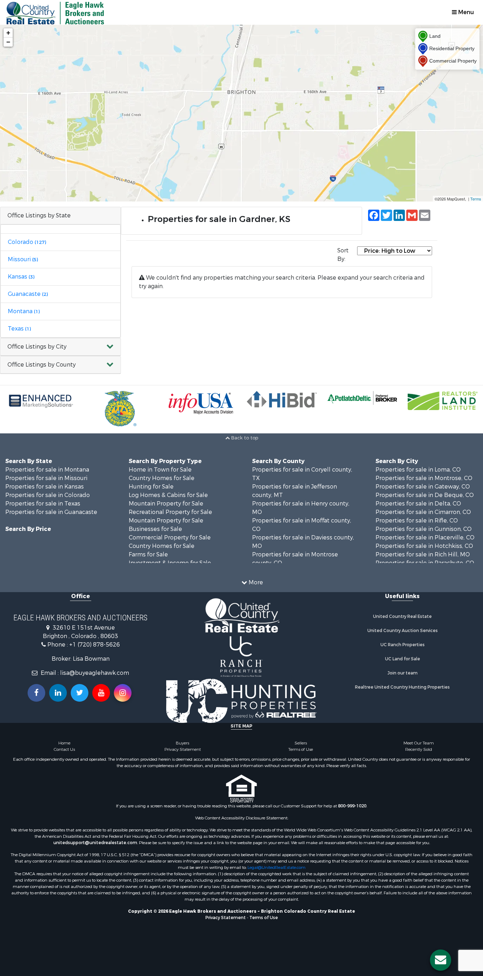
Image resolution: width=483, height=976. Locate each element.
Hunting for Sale (151, 486)
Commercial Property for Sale (170, 537)
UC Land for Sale (402, 659)
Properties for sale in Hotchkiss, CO (424, 546)
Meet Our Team (418, 743)
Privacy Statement (182, 749)
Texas (19, 328)
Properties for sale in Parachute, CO (425, 563)
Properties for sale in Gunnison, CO (424, 529)
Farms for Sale (148, 554)
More (255, 582)
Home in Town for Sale (160, 469)
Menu (465, 12)
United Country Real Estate (402, 616)
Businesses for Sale (155, 529)
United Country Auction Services (402, 630)
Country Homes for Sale (161, 478)
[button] (60, 347)
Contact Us (64, 749)
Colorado (27, 242)
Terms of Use (300, 749)
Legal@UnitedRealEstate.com (276, 867)
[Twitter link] (79, 693)
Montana (24, 311)
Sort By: (343, 255)
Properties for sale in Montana (47, 469)
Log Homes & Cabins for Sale (168, 495)
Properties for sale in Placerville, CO (425, 537)
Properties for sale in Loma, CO (418, 469)
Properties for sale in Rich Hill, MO (423, 554)
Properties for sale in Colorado (47, 495)
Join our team (403, 673)
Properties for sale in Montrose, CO (424, 478)
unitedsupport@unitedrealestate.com (95, 843)
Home (64, 743)
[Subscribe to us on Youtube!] (101, 693)
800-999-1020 (352, 806)
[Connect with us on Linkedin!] (58, 693)
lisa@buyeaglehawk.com (94, 673)
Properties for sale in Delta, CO (418, 503)
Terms (475, 198)
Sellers (301, 743)
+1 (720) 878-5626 (94, 644)
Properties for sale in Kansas (44, 486)
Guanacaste (28, 294)
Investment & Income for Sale (170, 563)
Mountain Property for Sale (166, 503)
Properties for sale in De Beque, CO (425, 495)
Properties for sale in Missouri (46, 478)
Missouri (23, 259)
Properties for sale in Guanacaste (51, 512)
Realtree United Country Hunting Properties (402, 687)
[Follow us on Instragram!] (123, 693)
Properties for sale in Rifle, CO (417, 520)
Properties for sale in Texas (42, 503)
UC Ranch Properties (402, 645)
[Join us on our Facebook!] (36, 693)
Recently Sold (418, 749)
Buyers (182, 743)
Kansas (21, 276)
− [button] (8, 42)
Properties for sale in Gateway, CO (423, 486)
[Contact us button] (440, 960)
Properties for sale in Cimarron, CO (423, 512)
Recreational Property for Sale (170, 512)
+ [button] (8, 32)
